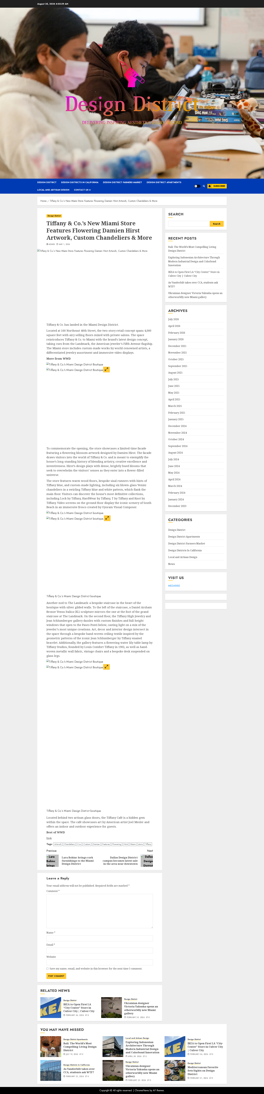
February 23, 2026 (136, 1017)
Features (106, 844)
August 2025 (175, 372)
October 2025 (176, 359)
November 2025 (177, 352)
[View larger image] (106, 369)
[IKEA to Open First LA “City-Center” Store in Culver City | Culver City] (50, 1007)
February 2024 (176, 492)
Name (50, 932)
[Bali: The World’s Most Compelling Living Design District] (50, 1046)
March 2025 (175, 406)
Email (50, 944)
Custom (87, 844)
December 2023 (177, 506)
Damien (96, 844)
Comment (53, 891)
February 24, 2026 (75, 1015)
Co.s (79, 844)
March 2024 (175, 486)
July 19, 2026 (72, 1054)
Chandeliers (69, 844)
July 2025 (173, 379)
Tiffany (148, 844)
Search (175, 214)
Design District (47, 182)
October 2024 (176, 439)
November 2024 (177, 432)
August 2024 (175, 452)
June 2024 (174, 466)
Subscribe (219, 186)
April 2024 (174, 479)
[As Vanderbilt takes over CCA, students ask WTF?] (50, 1070)
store (140, 844)
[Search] (204, 186)
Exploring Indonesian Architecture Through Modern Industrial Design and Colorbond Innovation (194, 261)
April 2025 (174, 399)
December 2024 (177, 426)
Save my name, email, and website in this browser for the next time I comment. (96, 968)
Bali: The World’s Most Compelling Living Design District (80, 1047)
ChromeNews (142, 1090)
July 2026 (173, 319)
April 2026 (174, 326)
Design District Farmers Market (122, 182)
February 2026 (176, 332)
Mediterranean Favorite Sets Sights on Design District (203, 1071)
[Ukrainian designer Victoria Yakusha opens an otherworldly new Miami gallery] (111, 1007)
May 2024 (173, 472)
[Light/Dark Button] (197, 186)
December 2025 (177, 346)
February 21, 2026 (199, 1078)
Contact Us (81, 189)
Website (51, 956)
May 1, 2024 (64, 244)
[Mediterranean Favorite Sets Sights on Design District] (175, 1070)
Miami (133, 844)
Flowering (116, 844)
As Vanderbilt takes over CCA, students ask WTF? (79, 1070)
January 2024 (176, 499)
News (171, 564)
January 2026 (176, 339)
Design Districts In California (79, 182)
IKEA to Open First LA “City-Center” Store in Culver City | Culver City (78, 1008)
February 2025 (176, 412)
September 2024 (177, 446)
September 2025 (177, 366)
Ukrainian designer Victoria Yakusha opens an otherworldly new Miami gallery (141, 1008)
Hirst (126, 844)
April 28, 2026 (134, 1056)
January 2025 (176, 419)
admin (52, 244)
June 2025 (174, 386)
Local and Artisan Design (53, 189)
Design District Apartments (164, 182)
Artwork (57, 844)
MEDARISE (174, 586)
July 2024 (173, 459)
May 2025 (173, 392)
